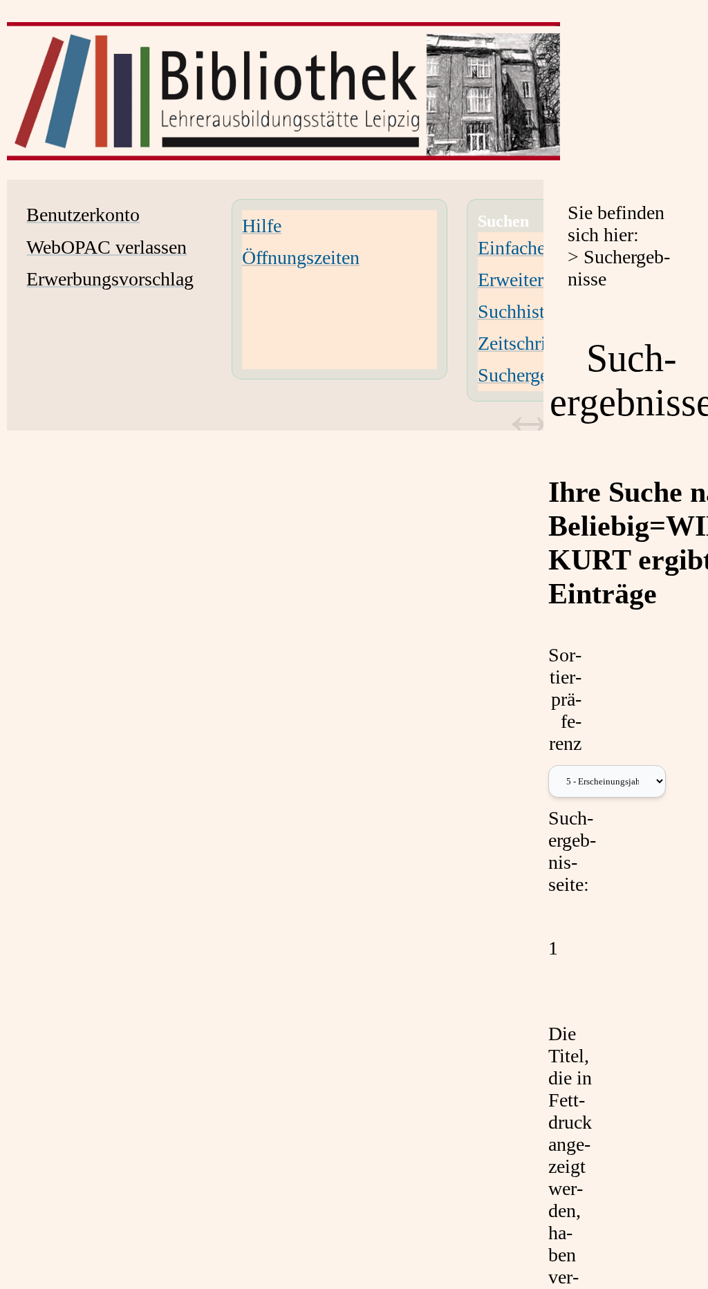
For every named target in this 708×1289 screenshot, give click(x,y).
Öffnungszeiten (301, 257)
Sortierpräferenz (564, 699)
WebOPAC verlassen (106, 247)
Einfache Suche (537, 247)
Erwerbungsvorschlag (110, 279)
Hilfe (261, 225)
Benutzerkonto (83, 214)
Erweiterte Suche (543, 279)
